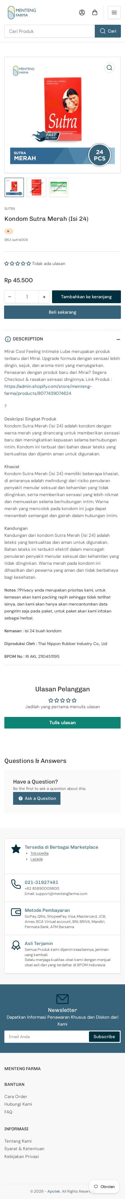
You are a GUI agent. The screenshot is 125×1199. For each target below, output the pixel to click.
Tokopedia (40, 853)
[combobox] (62, 31)
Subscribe (104, 1037)
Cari (112, 31)
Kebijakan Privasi (21, 1156)
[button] (17, 264)
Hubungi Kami (18, 1104)
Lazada (37, 859)
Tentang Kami (18, 1141)
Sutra (9, 208)
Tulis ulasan (62, 723)
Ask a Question (40, 798)
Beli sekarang (62, 312)
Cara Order (15, 1096)
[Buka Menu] (114, 12)
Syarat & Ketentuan (24, 1149)
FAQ (8, 1112)
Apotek (53, 1191)
